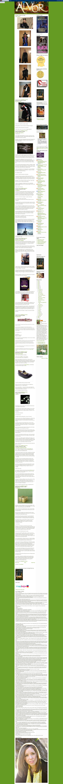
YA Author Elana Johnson (42, 174)
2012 (38, 285)
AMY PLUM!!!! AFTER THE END (42, 200)
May (39, 310)
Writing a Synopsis (40, 240)
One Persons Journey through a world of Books (42, 165)
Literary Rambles (40, 160)
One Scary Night (18, 101)
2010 (38, 288)
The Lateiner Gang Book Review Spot (41, 217)
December (40, 289)
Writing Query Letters (41, 239)
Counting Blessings (41, 223)
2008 (38, 317)
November (40, 290)
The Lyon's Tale (40, 169)
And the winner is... (40, 224)
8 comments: (26, 561)
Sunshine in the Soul (41, 208)
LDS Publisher (40, 220)
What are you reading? (19, 240)
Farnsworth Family (40, 188)
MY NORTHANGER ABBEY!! (42, 172)
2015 (38, 282)
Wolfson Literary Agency (41, 191)
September (40, 305)
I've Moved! (39, 197)
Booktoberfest (18, 316)
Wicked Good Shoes (19, 353)
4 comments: (26, 130)
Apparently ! (39, 199)
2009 (38, 316)
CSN (21, 356)
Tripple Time (39, 228)
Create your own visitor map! (19, 589)
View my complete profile (40, 340)
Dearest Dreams (40, 184)
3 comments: (26, 445)
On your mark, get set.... (19, 132)
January (39, 315)
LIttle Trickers (17, 16)
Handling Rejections (41, 243)
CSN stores (31, 470)
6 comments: (26, 99)
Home (25, 562)
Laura (42, 320)
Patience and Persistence (41, 242)
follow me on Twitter (45, 358)
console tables (29, 448)
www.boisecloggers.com (41, 342)
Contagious (17, 190)
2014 (38, 283)
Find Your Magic (40, 196)
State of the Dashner (40, 194)
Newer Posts (17, 562)
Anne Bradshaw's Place (41, 180)
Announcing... (39, 221)
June (39, 309)
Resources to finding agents (42, 241)
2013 (38, 284)
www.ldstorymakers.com (41, 343)
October (39, 291)
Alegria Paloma (26, 364)
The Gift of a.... (40, 304)
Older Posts (33, 562)
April (39, 311)
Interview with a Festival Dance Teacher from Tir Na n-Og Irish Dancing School (42, 186)
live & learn (39, 231)
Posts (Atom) (21, 564)
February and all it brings (41, 189)
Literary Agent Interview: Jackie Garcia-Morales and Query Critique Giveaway (42, 162)
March (39, 312)
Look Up (16, 394)
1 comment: (25, 188)
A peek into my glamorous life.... (21, 447)
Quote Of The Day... (40, 229)
